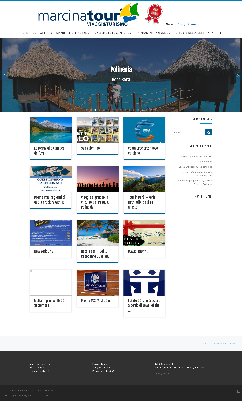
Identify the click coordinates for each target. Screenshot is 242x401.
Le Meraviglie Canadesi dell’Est (195, 156)
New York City (43, 251)
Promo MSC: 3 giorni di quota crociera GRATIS (196, 173)
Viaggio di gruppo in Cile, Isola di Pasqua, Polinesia (95, 202)
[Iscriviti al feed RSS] (238, 391)
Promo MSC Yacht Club (96, 300)
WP (17, 395)
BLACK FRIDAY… (138, 251)
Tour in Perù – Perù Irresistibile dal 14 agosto (141, 202)
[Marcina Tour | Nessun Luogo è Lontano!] (121, 14)
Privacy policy (162, 373)
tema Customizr (46, 395)
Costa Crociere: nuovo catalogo (195, 166)
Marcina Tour (19, 390)
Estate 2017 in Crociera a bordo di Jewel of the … (144, 305)
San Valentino (90, 148)
